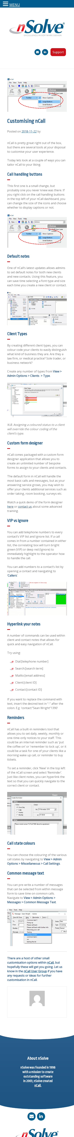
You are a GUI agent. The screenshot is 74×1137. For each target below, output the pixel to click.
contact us (25, 507)
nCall (50, 962)
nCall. (37, 1085)
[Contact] (37, 52)
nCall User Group (35, 971)
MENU (14, 4)
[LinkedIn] (45, 52)
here (10, 507)
